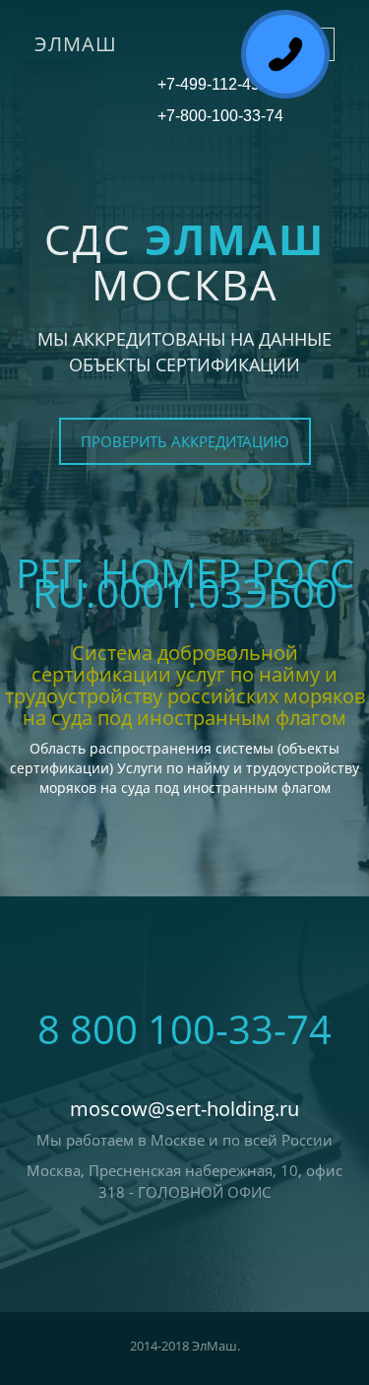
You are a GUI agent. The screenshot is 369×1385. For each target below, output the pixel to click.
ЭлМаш (75, 44)
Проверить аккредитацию (185, 441)
